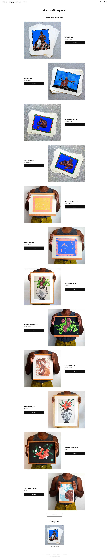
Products (4, 2)
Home (43, 554)
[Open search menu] (101, 2)
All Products (54, 514)
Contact (25, 2)
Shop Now (75, 42)
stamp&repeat (54, 10)
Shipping (11, 2)
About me (18, 2)
